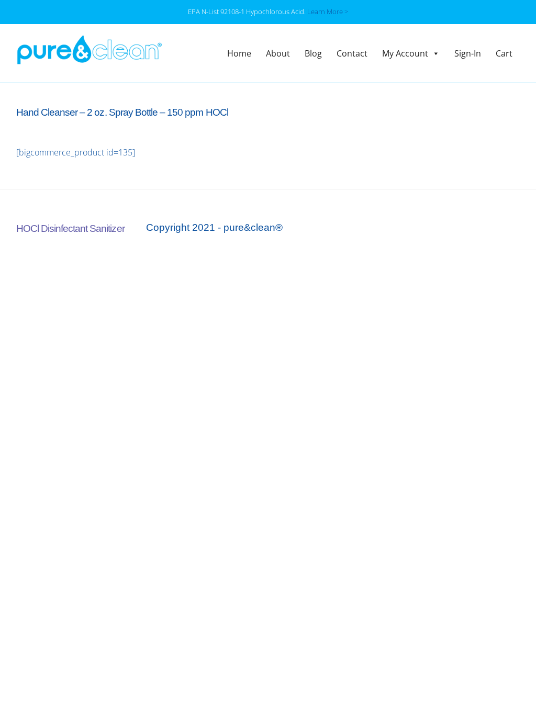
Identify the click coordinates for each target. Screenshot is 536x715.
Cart (504, 53)
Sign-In (467, 53)
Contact (352, 53)
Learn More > (327, 11)
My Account (405, 53)
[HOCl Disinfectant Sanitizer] (89, 58)
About (278, 53)
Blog (313, 53)
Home (239, 53)
